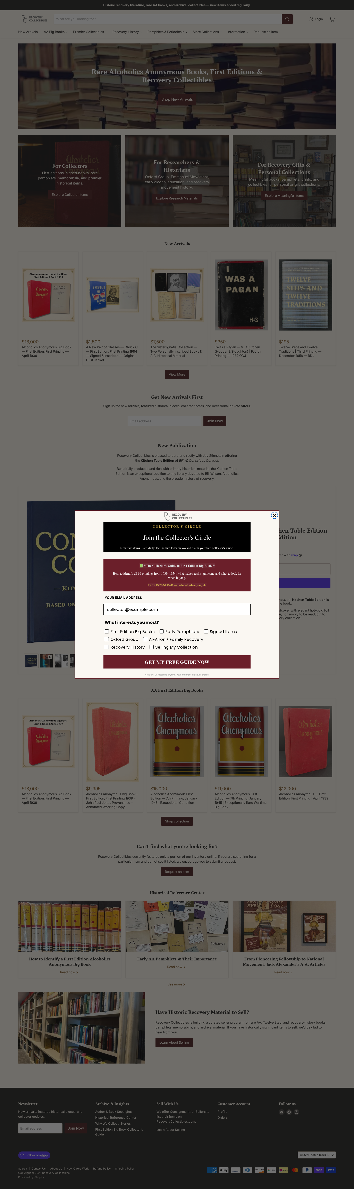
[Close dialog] (274, 515)
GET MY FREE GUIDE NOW (177, 661)
